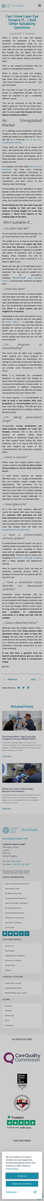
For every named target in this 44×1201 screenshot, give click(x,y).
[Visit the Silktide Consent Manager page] (35, 1192)
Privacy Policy (12, 1168)
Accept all (22, 1176)
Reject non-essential (22, 1183)
